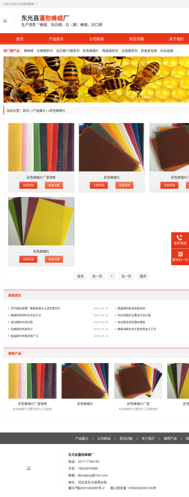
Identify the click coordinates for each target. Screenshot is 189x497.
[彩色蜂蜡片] (112, 147)
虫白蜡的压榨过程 (59, 322)
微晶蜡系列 (110, 50)
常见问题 (136, 38)
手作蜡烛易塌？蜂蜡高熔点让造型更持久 (59, 308)
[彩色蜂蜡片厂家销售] (41, 147)
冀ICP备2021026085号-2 (86, 487)
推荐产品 (170, 438)
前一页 (97, 276)
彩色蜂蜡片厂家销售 (41, 177)
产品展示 (56, 38)
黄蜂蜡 (28, 50)
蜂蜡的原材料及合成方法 (59, 315)
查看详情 (53, 185)
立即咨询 (28, 185)
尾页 (143, 276)
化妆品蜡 (166, 50)
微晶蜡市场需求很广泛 (59, 336)
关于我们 (148, 438)
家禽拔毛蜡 (149, 50)
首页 (20, 38)
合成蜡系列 (129, 50)
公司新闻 (96, 38)
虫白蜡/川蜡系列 (68, 50)
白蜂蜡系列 (45, 50)
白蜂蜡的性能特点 (59, 329)
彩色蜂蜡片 (91, 50)
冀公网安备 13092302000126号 (133, 487)
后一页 (126, 276)
